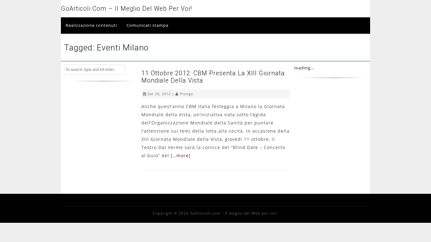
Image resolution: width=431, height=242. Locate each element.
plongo (186, 93)
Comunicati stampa (147, 25)
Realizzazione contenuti (91, 25)
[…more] (181, 155)
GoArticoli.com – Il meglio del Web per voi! (126, 8)
